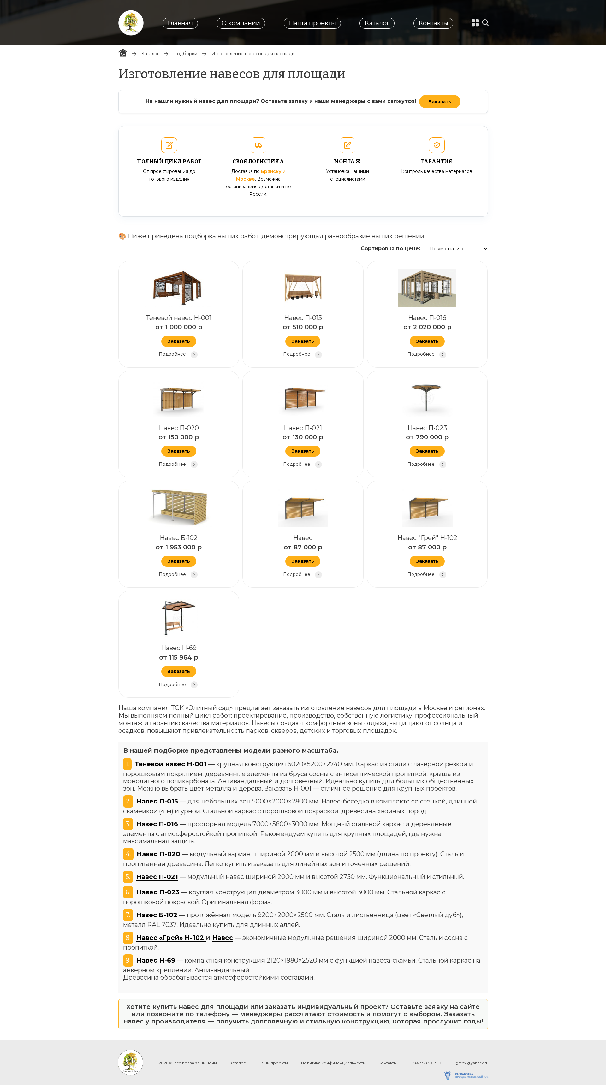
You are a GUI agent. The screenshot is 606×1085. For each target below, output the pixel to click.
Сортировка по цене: (390, 249)
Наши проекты (312, 23)
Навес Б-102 (179, 555)
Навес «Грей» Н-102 (171, 937)
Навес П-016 (427, 335)
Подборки (185, 53)
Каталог (377, 23)
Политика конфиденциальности (333, 1062)
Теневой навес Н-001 (178, 335)
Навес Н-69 (178, 665)
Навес (302, 555)
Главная (180, 23)
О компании (241, 23)
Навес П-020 (178, 445)
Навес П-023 (427, 445)
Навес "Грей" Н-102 (427, 555)
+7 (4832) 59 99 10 (426, 1062)
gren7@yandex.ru (472, 1062)
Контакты (433, 23)
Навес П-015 (303, 335)
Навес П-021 (302, 445)
